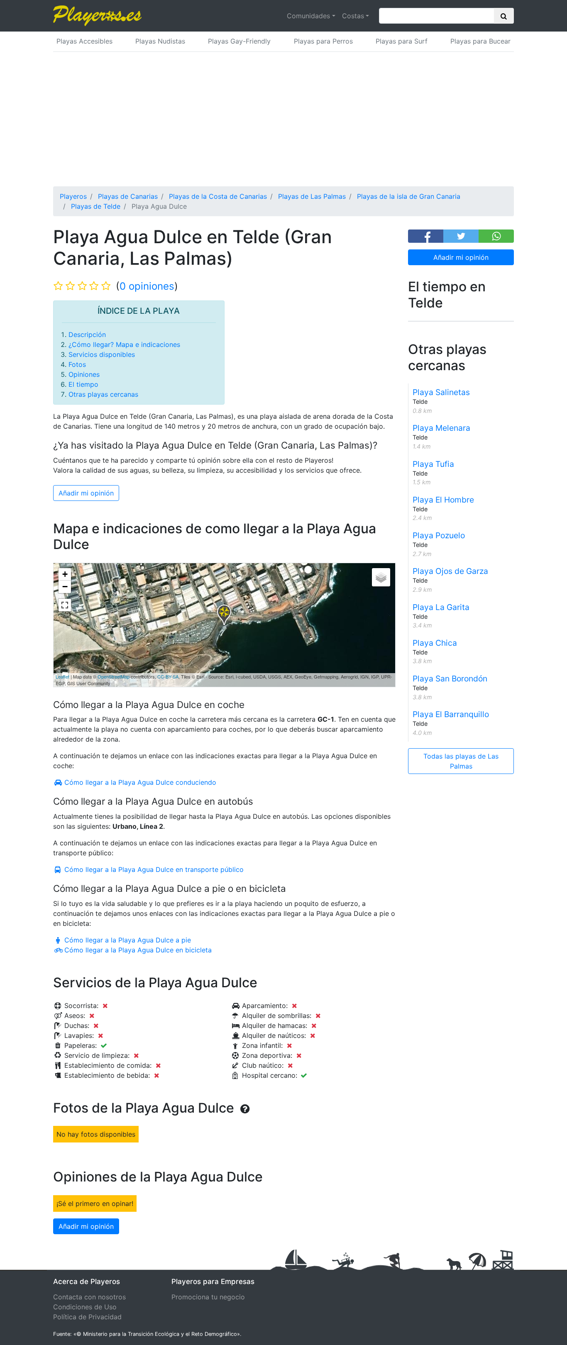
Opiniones (84, 374)
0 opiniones (147, 286)
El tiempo (83, 384)
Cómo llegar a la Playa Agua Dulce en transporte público (153, 869)
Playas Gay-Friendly (239, 41)
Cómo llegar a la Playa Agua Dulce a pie (126, 940)
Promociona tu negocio (208, 1297)
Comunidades (308, 16)
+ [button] (65, 574)
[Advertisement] (283, 124)
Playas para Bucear (480, 41)
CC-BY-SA (167, 676)
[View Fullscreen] (65, 605)
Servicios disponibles (101, 354)
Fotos (77, 364)
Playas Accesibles (84, 41)
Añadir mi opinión (461, 257)
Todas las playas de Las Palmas (461, 761)
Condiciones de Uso (85, 1307)
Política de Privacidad (87, 1317)
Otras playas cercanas (103, 394)
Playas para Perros (323, 41)
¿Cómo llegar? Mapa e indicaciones (124, 344)
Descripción (87, 334)
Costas (353, 16)
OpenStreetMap (114, 676)
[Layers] (381, 577)
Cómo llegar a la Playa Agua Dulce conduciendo (139, 782)
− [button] (65, 586)
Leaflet (62, 676)
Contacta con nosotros (89, 1297)
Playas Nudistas (160, 41)
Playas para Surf (402, 41)
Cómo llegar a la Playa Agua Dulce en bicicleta (137, 950)
